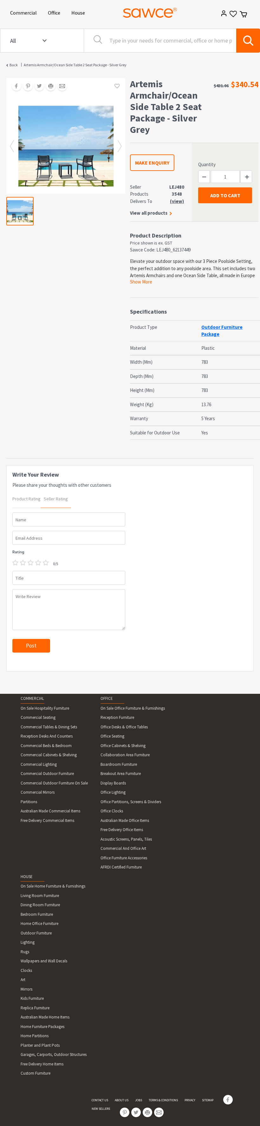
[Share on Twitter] (37, 86)
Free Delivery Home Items (42, 1064)
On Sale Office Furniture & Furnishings (133, 708)
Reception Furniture (117, 717)
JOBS (138, 1100)
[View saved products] (232, 16)
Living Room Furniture (40, 895)
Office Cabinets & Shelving (123, 745)
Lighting (28, 942)
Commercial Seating (38, 717)
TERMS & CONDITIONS (163, 1100)
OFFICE (107, 698)
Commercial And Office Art (123, 848)
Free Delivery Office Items (122, 829)
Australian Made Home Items (45, 1017)
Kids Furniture (32, 998)
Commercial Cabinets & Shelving (49, 755)
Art (23, 979)
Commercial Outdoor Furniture (47, 773)
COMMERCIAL (32, 698)
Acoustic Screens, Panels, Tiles (126, 839)
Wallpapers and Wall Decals (44, 961)
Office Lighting (113, 792)
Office (55, 12)
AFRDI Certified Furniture (121, 867)
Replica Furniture (35, 1008)
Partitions (29, 801)
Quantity (207, 164)
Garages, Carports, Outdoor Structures (54, 1054)
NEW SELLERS (101, 1109)
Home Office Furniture (39, 923)
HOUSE (27, 876)
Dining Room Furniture (40, 905)
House (79, 12)
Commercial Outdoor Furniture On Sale (54, 783)
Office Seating (112, 736)
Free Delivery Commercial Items (47, 820)
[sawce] (150, 13)
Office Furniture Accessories (124, 858)
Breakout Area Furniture (121, 773)
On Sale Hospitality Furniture (45, 708)
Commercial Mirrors (38, 792)
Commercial (24, 12)
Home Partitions (35, 1035)
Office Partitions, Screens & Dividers (131, 801)
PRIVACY (190, 1100)
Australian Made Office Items (125, 820)
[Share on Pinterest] (25, 86)
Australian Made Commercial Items (50, 811)
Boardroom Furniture (119, 764)
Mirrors (26, 989)
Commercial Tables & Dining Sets (49, 727)
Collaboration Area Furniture (125, 755)
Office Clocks (112, 811)
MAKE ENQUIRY (152, 162)
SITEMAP (207, 1100)
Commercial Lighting (39, 764)
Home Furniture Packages (42, 1026)
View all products (148, 213)
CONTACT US (100, 1100)
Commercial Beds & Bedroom (46, 745)
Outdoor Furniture (36, 933)
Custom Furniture (35, 1073)
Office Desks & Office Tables (124, 727)
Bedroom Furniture (37, 914)
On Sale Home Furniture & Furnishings (53, 886)
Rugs (25, 951)
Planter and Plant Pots (40, 1045)
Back (14, 64)
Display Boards (113, 783)
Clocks (26, 970)
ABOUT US (121, 1100)
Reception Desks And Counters (47, 736)
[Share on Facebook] (14, 86)
